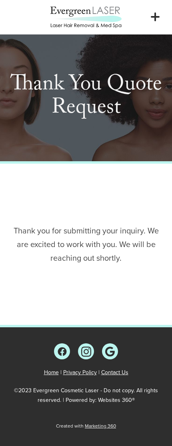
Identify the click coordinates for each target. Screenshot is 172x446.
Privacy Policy (80, 372)
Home (51, 372)
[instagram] (86, 351)
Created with (86, 425)
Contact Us (114, 372)
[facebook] (62, 351)
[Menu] (155, 17)
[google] (110, 351)
